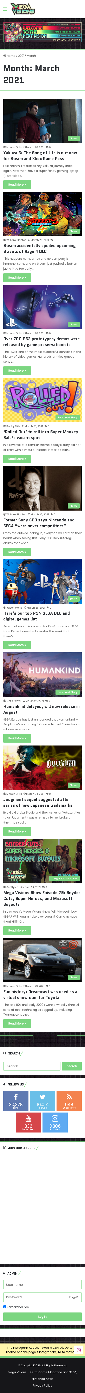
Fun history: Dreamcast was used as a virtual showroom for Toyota (40, 994)
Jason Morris (14, 607)
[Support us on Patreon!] (42, 32)
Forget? (74, 1297)
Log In (42, 1317)
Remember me (17, 1307)
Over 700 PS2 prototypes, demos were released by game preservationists (41, 341)
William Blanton (16, 240)
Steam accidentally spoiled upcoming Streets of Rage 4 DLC (39, 248)
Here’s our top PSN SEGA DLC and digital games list (36, 616)
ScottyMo (12, 887)
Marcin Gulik (14, 147)
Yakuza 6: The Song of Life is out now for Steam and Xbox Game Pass (40, 155)
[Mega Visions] (22, 9)
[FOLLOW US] (78, 1349)
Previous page (20, 1039)
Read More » (17, 184)
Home (10, 56)
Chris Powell (13, 701)
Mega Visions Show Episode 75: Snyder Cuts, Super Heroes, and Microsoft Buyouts (41, 898)
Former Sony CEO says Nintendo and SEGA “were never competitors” (39, 523)
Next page (67, 1039)
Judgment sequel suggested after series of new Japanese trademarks (38, 802)
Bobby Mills (13, 426)
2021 (21, 56)
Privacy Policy (42, 1385)
